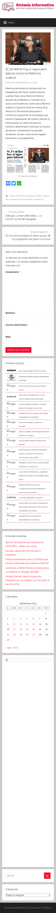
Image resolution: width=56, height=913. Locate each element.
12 (27, 624)
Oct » (16, 647)
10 (14, 624)
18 (21, 629)
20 (33, 629)
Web (8, 337)
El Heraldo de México (33, 199)
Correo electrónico (16, 325)
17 (14, 629)
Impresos (30, 196)
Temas (12, 196)
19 (27, 629)
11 (21, 624)
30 (8, 640)
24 (14, 634)
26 (27, 634)
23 (8, 634)
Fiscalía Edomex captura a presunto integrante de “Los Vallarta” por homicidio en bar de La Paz (27, 580)
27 (33, 634)
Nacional (20, 196)
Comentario (12, 272)
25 (21, 634)
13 (33, 624)
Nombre (10, 313)
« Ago (8, 647)
